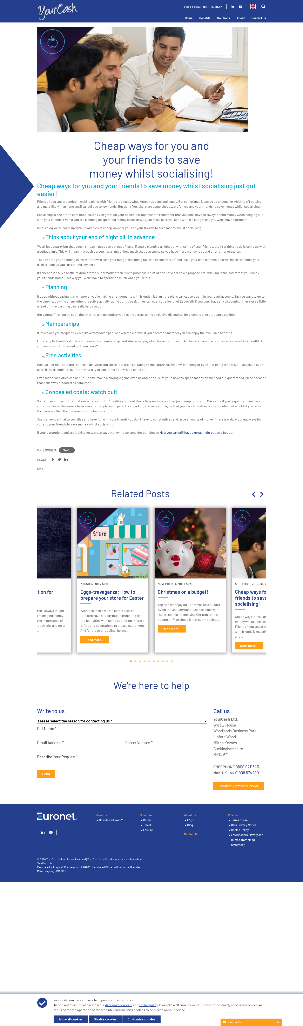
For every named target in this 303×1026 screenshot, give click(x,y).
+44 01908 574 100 (243, 772)
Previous (253, 494)
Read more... (95, 640)
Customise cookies (141, 1019)
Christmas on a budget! (183, 592)
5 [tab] (149, 661)
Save (67, 450)
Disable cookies (105, 1019)
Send (46, 774)
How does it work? (111, 820)
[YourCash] (57, 11)
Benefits (204, 18)
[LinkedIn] (232, 6)
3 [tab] (140, 661)
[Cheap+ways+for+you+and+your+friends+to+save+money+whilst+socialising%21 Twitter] (59, 459)
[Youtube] (240, 6)
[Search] (263, 6)
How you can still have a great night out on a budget (197, 432)
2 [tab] (135, 661)
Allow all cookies (71, 1019)
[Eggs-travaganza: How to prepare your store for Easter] (112, 543)
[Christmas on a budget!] (190, 543)
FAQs (190, 820)
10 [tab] (172, 661)
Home (189, 18)
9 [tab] (167, 661)
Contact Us (258, 18)
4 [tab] (144, 661)
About (241, 18)
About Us (190, 815)
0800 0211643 (212, 7)
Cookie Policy (240, 830)
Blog (190, 825)
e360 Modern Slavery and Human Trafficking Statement (247, 840)
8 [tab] (163, 661)
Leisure (148, 830)
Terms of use (239, 820)
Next (262, 494)
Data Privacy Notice (244, 825)
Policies (233, 815)
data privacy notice (118, 1005)
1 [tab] (131, 661)
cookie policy (148, 1005)
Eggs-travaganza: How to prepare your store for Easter (112, 595)
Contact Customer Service (238, 786)
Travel (147, 825)
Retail (146, 820)
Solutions (223, 18)
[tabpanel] (190, 580)
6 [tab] (154, 661)
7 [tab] (158, 661)
